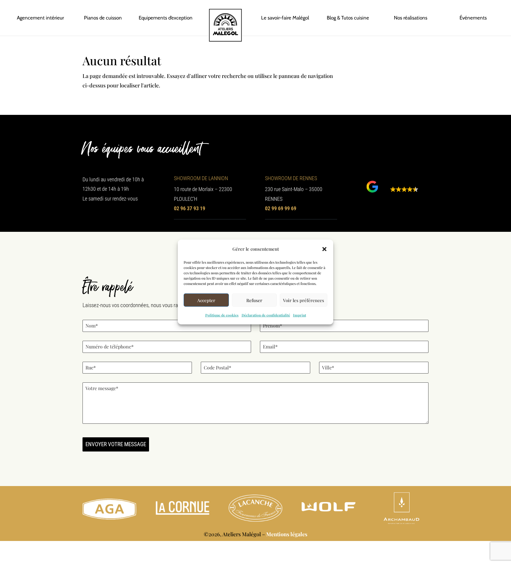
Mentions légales (286, 534)
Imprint (299, 315)
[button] (324, 249)
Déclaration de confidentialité (266, 315)
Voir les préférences (303, 300)
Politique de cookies (222, 315)
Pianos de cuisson (103, 18)
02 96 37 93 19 (189, 208)
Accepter (206, 300)
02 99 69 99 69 (280, 208)
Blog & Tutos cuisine (348, 18)
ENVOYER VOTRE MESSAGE (115, 444)
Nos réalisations (410, 18)
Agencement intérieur (40, 18)
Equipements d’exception (166, 18)
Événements (473, 18)
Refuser (254, 300)
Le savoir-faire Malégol (285, 18)
